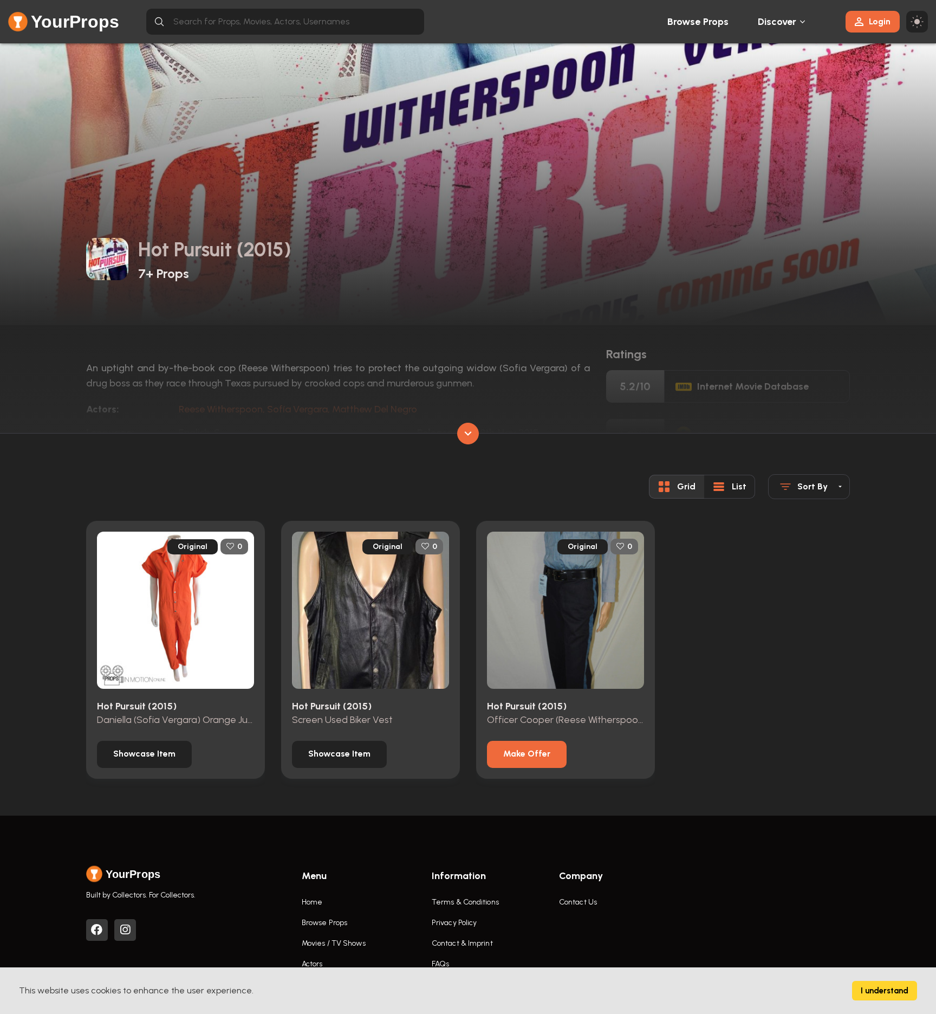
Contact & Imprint (462, 943)
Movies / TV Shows (334, 943)
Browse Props (698, 22)
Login (879, 21)
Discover (777, 22)
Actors (312, 963)
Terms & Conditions (465, 902)
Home (312, 902)
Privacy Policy (454, 922)
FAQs (440, 963)
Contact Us (578, 902)
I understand (884, 991)
